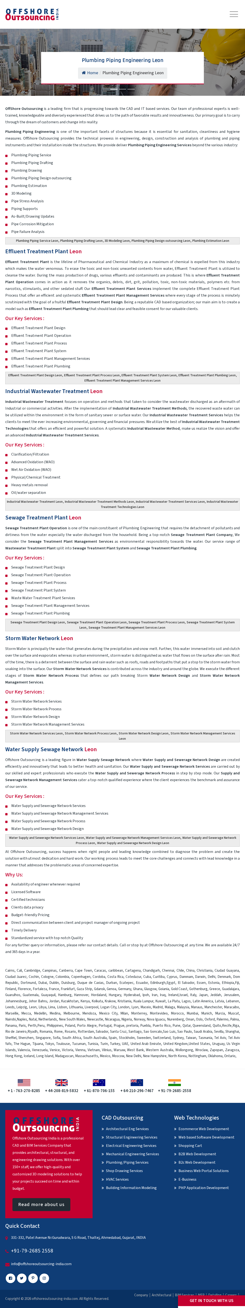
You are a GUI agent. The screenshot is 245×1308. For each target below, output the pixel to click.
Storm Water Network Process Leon (91, 733)
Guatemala (31, 995)
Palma (234, 1019)
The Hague (21, 1043)
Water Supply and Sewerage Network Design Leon (133, 843)
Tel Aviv (220, 1037)
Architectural (161, 1295)
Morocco (177, 1013)
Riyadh (33, 1031)
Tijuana (37, 1043)
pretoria (132, 1025)
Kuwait (160, 1001)
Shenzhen (25, 1037)
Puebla (145, 1025)
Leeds (10, 1007)
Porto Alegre (86, 1025)
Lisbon (62, 1007)
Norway (139, 1019)
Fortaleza (40, 989)
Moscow (118, 1056)
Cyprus (172, 976)
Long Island (44, 1056)
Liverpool (91, 1007)
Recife (227, 1025)
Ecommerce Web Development (203, 1129)
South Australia (95, 1037)
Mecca (26, 1013)
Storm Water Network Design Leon (143, 733)
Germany (124, 989)
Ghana (137, 989)
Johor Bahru (37, 1001)
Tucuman (79, 1043)
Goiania (163, 989)
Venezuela (40, 1050)
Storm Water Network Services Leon (36, 733)
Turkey (115, 1043)
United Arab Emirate (145, 1043)
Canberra (66, 970)
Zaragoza (232, 1050)
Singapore (43, 1037)
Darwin (200, 976)
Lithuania (76, 1007)
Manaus (196, 1007)
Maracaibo (231, 1007)
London (123, 1007)
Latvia (219, 1001)
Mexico (105, 1056)
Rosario (70, 1031)
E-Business (187, 1179)
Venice (55, 1050)
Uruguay (218, 1043)
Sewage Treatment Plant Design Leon (38, 622)
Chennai (168, 970)
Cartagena (133, 970)
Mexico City (108, 1013)
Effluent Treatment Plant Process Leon (92, 375)
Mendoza (89, 1013)
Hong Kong (13, 1056)
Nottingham (197, 1056)
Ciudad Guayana (227, 970)
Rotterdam (86, 1031)
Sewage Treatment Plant (43, 517)
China (190, 970)
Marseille (11, 1013)
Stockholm (127, 1037)
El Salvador (186, 982)
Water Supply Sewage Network (51, 749)
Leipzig (21, 1007)
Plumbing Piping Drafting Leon (81, 240)
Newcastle (95, 1019)
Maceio (145, 1007)
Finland (10, 989)
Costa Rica (115, 976)
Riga (236, 1025)
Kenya (85, 1001)
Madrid (158, 1007)
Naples (22, 1019)
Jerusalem (231, 995)
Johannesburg (16, 1001)
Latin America (203, 1001)
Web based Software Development (206, 1137)
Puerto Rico (162, 1025)
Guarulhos (12, 995)
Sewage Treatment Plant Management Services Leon (127, 627)
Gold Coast (179, 989)
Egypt (171, 982)
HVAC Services (117, 1179)
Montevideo (159, 1013)
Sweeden (144, 1037)
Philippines (55, 1025)
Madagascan (64, 1056)
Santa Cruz (118, 1031)
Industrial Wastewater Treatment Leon (35, 501)
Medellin (40, 1013)
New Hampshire (155, 1056)
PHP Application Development (203, 1187)
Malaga (170, 1007)
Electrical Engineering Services (131, 1145)
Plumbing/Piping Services (127, 1162)
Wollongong (184, 1050)
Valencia (24, 1050)
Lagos (186, 1001)
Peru (41, 1025)
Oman (190, 1019)
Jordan (54, 1001)
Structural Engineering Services (131, 1137)
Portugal (105, 1025)
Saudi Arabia (203, 1031)
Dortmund (28, 982)
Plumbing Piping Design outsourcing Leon (161, 240)
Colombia (62, 976)
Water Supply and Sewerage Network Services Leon (46, 837)
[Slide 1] (113, 89)
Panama (11, 1025)
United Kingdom (175, 1043)
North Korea (177, 1056)
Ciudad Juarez (16, 976)
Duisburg (68, 982)
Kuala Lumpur (143, 1001)
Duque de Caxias (90, 982)
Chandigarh (151, 970)
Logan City (108, 1007)
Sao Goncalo (153, 1031)
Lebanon (232, 1001)
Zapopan (216, 1050)
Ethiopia (228, 982)
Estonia (213, 982)
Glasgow (150, 989)
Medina (55, 1013)
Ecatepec (126, 982)
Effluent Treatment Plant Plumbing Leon (207, 375)
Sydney (178, 1037)
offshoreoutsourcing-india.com (55, 1298)
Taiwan (191, 1037)
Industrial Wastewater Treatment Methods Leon (99, 501)
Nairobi (10, 1019)
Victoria (67, 1050)
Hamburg (65, 995)
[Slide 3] (131, 89)
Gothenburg (198, 989)
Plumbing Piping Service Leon (37, 240)
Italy (193, 995)
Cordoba (99, 976)
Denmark (224, 976)
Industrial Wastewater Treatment (54, 391)
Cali (19, 970)
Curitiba (159, 976)
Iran (154, 995)
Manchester (213, 1007)
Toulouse (63, 1043)
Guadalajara (230, 989)
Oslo (199, 1019)
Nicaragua (112, 1019)
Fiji (237, 982)
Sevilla (218, 1031)
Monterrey (139, 1013)
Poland (70, 1025)
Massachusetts (86, 1056)
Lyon (135, 1007)
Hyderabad (132, 995)
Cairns (10, 970)
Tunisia (93, 1043)
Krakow (110, 1001)
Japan (203, 995)
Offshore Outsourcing (28, 851)
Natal (33, 1019)
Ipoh (145, 995)
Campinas (49, 970)
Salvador (102, 1031)
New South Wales (72, 1019)
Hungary (115, 995)
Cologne (47, 976)
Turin (104, 1043)
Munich (206, 1013)
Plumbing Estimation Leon (210, 240)
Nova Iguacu (156, 1019)
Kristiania (124, 1001)
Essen (201, 982)
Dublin (54, 982)
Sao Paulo (184, 1031)
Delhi (211, 976)
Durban (111, 982)
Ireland (173, 995)
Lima (51, 1007)
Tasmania (205, 1037)
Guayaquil (48, 995)
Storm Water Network (39, 638)
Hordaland (98, 995)
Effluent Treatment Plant (43, 251)
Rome (58, 1031)
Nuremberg (175, 1019)
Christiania (204, 970)
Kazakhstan (69, 1001)
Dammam (186, 976)
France (54, 989)
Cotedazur (133, 976)
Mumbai (192, 1013)
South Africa (71, 1037)
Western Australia (159, 1050)
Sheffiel (11, 1037)
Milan (124, 1013)
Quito (217, 1025)
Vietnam (94, 1050)
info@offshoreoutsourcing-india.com (41, 1264)
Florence (24, 989)
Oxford (210, 1019)
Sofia (56, 1037)
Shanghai (232, 1031)
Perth (32, 1025)
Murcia (220, 1013)
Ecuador (142, 982)
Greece (214, 989)
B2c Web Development (197, 1162)
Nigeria (126, 1019)
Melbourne (71, 1013)
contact (99, 945)
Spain (113, 1037)
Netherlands (47, 1019)
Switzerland (162, 1037)
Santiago (135, 1031)
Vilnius (106, 1050)
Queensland (202, 1025)
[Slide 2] (122, 89)
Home (92, 73)
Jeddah (215, 995)
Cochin (34, 976)
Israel (183, 995)
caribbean (115, 970)
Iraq (163, 995)
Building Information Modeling (131, 1187)
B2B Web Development (197, 1154)
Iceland (29, 1056)
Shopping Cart (190, 1145)
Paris (22, 1025)
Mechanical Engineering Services (132, 1154)
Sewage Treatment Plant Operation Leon (97, 622)
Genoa (111, 989)
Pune (176, 1025)
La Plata (174, 1001)
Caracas (100, 970)
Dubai (42, 982)
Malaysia (183, 1007)
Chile (180, 970)
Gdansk (99, 989)
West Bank (135, 1050)
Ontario (229, 1056)
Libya (42, 1007)
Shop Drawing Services (124, 1170)
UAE (125, 1043)
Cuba (147, 976)
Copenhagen (80, 976)
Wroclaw (201, 1050)
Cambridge (32, 970)
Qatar (187, 1025)
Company (141, 1295)
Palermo (222, 1019)
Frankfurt (68, 989)
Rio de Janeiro (16, 1031)
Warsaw (119, 1050)
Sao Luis (169, 1031)
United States (199, 1043)
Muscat (233, 1013)
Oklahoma (215, 1056)
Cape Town (83, 970)
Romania (45, 1031)
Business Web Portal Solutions (203, 1170)
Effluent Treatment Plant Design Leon (35, 375)
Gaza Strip (84, 989)
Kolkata (97, 1001)
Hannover (81, 995)
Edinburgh (158, 982)
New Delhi (133, 1056)
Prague (119, 1025)
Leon (33, 1007)
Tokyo (49, 1043)
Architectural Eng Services (127, 1129)
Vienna (80, 1050)
